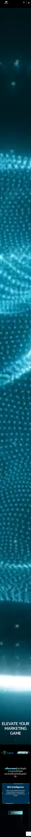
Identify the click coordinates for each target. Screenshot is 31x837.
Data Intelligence (15, 787)
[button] (24, 2)
